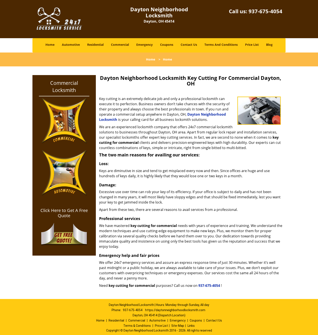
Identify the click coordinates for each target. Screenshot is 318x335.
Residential (95, 45)
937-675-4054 (265, 11)
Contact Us (189, 45)
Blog (269, 45)
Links (191, 325)
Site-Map (177, 325)
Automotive (71, 45)
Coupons (166, 45)
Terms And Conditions (221, 45)
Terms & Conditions (137, 325)
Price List (252, 45)
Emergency (144, 45)
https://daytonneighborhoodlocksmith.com (175, 310)
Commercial (120, 45)
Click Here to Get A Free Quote (64, 213)
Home (50, 45)
